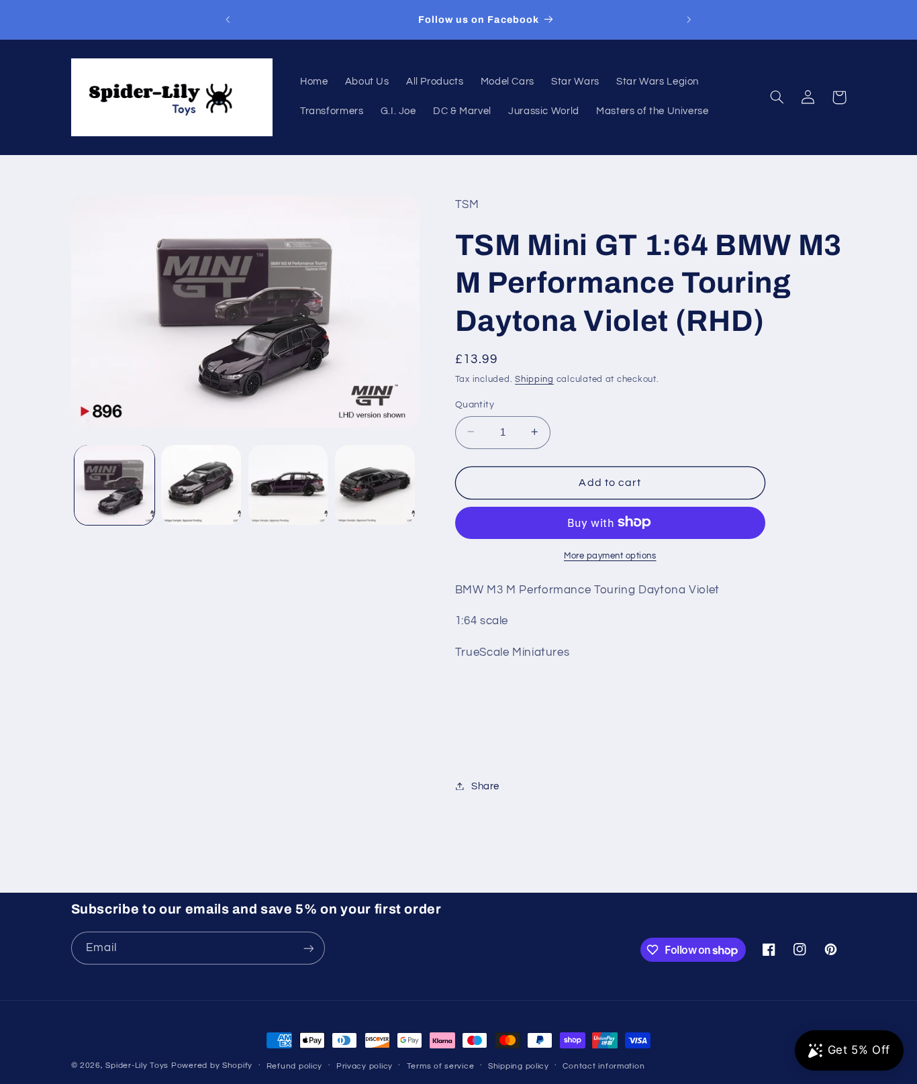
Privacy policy (364, 1066)
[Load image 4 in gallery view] (375, 485)
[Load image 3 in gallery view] (288, 485)
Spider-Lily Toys (136, 1065)
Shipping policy (518, 1066)
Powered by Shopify (211, 1065)
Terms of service (441, 1066)
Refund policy (295, 1066)
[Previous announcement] (228, 19)
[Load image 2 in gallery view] (201, 485)
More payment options (610, 555)
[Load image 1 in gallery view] (114, 485)
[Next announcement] (689, 19)
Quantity (474, 404)
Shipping (534, 379)
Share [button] (485, 786)
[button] (777, 97)
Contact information (603, 1066)
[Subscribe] (308, 948)
